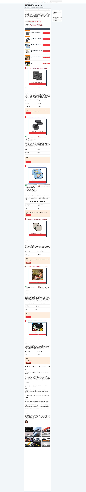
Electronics (54, 2)
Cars (25, 4)
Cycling (33, 2)
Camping (29, 2)
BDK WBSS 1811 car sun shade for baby (57, 15)
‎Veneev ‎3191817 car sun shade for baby (57, 13)
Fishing (42, 2)
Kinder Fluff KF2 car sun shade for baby (57, 20)
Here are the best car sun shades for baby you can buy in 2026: (57, 10)
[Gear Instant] (43, 1)
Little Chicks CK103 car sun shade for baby (57, 17)
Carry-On (50, 2)
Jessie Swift (25, 6)
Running (36, 2)
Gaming (45, 2)
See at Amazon (46, 57)
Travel (47, 2)
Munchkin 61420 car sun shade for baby (57, 18)
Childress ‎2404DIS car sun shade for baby (57, 12)
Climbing (39, 2)
